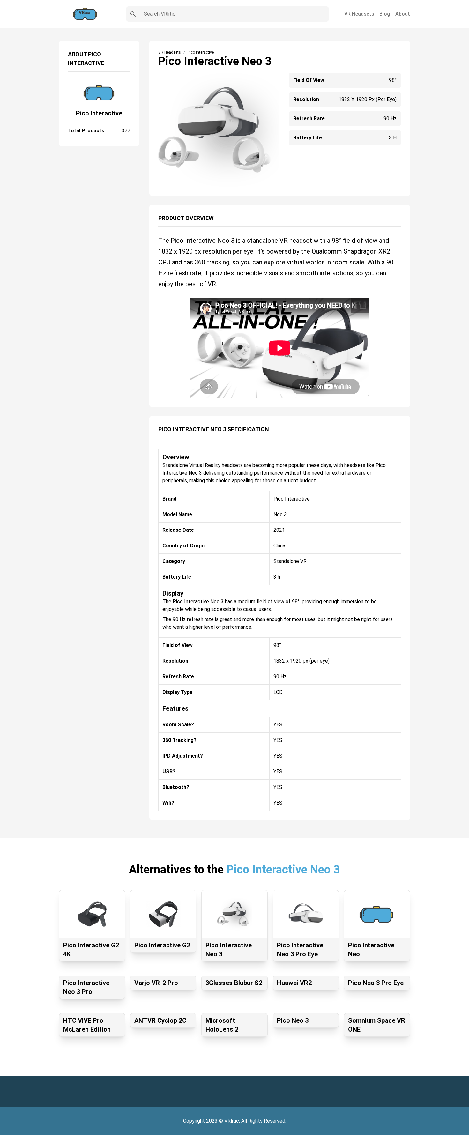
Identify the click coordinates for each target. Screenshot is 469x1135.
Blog (384, 14)
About (402, 14)
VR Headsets (359, 14)
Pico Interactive (99, 113)
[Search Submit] (133, 14)
